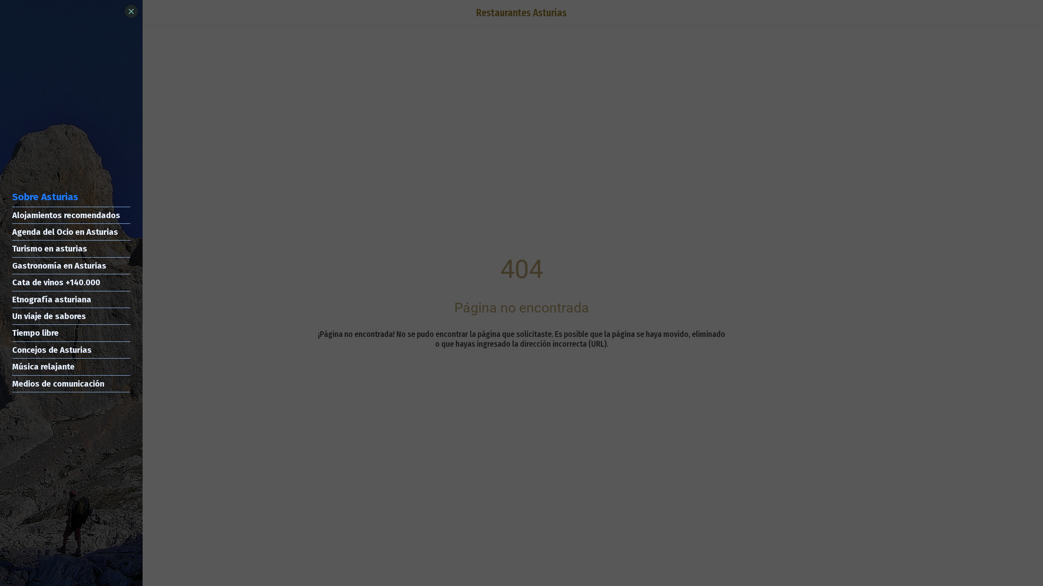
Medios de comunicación (58, 384)
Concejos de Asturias (52, 350)
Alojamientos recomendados (66, 215)
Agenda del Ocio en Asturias (65, 232)
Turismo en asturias (49, 249)
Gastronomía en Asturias (59, 266)
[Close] (131, 11)
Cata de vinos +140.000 (56, 282)
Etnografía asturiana (51, 299)
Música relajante (43, 367)
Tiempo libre (35, 333)
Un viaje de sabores (49, 316)
